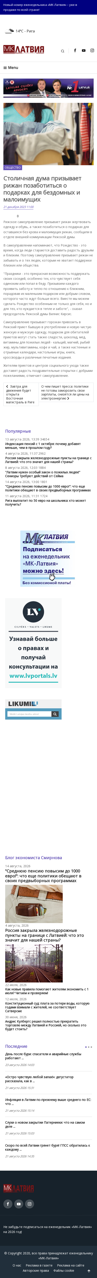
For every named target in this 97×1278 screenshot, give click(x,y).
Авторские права (36, 1270)
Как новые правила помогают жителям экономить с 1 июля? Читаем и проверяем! (47, 991)
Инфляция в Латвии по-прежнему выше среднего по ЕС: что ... (48, 1102)
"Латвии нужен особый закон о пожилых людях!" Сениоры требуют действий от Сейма (42, 474)
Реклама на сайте (70, 1265)
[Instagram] (92, 50)
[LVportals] (33, 643)
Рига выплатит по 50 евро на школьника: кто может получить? (45, 502)
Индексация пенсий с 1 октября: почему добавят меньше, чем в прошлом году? (43, 446)
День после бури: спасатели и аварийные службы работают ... (43, 1056)
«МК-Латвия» (48, 1258)
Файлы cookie (63, 1270)
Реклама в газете (39, 1265)
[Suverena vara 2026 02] (48, 88)
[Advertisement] (48, 787)
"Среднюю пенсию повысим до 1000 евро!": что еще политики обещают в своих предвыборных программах (48, 488)
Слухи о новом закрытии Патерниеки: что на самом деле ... (45, 1124)
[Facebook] (74, 50)
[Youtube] (83, 50)
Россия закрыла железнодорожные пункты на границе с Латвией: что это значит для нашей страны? (48, 460)
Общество (13, 167)
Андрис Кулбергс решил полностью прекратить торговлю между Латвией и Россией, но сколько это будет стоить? (45, 1025)
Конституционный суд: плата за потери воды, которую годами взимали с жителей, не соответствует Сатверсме (47, 1007)
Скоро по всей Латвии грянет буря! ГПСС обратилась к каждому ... (47, 1147)
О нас (17, 1265)
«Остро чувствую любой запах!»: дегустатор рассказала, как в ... (39, 1079)
